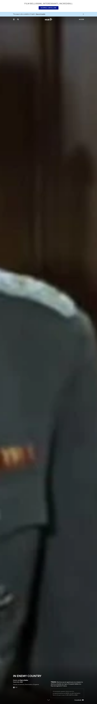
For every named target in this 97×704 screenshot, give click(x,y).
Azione (15, 684)
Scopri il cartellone (48, 8)
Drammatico (29, 684)
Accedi (81, 19)
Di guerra (36, 684)
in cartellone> (72, 695)
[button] (14, 19)
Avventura (21, 684)
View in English (40, 14)
